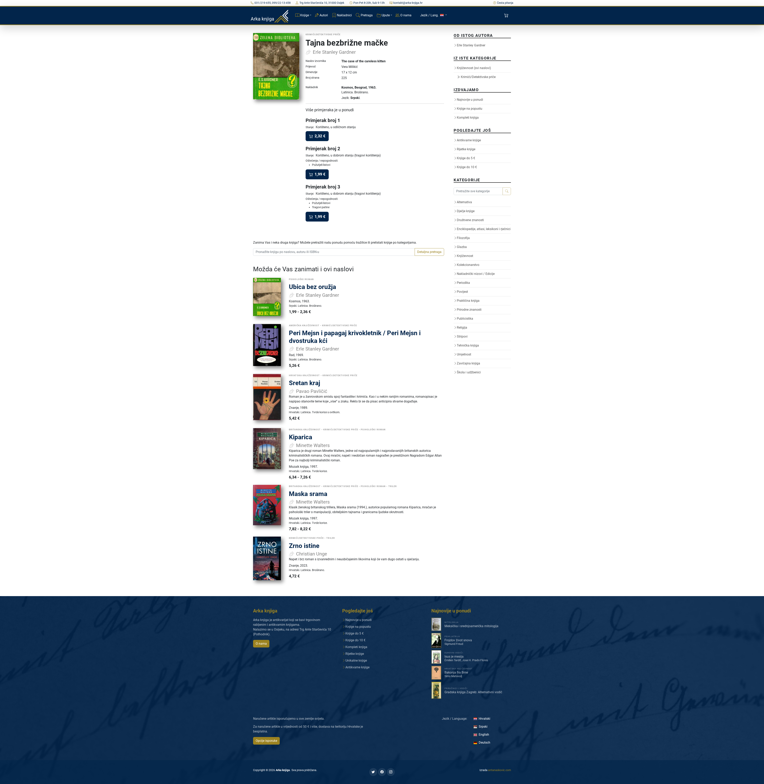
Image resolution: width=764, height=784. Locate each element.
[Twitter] (373, 772)
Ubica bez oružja (312, 287)
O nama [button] (261, 643)
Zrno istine (304, 546)
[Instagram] (391, 772)
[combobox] (334, 252)
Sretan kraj (304, 383)
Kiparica (300, 437)
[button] (507, 15)
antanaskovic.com (499, 770)
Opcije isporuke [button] (266, 741)
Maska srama (308, 494)
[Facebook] (382, 772)
